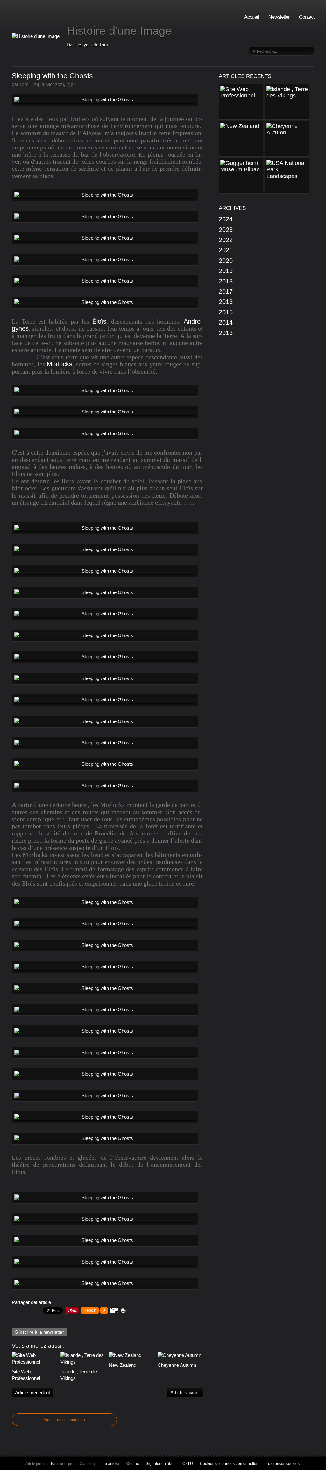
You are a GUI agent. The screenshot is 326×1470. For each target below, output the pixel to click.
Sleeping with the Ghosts (52, 76)
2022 (226, 239)
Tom (54, 1463)
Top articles (110, 1463)
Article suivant (185, 1392)
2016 (226, 301)
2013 (226, 332)
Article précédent (32, 1392)
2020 (226, 260)
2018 (226, 281)
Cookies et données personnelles (229, 1463)
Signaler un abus (161, 1463)
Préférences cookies (282, 1463)
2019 (226, 270)
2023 (226, 229)
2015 (226, 312)
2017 (226, 291)
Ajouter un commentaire (64, 1419)
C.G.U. (188, 1463)
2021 (226, 250)
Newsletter (278, 17)
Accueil (251, 17)
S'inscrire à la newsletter (39, 1332)
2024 (226, 219)
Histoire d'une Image (119, 30)
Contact (306, 17)
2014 (226, 322)
